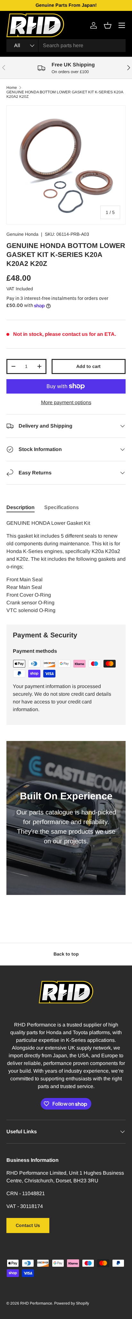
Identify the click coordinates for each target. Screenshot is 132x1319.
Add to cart (88, 366)
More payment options (66, 402)
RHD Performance (36, 1303)
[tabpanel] (66, 566)
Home (11, 87)
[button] (108, 25)
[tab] (20, 507)
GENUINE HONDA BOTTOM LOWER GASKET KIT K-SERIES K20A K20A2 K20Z (64, 94)
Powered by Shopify (71, 1303)
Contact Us (28, 1225)
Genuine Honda (22, 234)
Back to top (66, 954)
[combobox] (66, 45)
